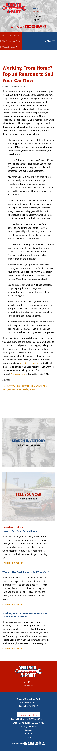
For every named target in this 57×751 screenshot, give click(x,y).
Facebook (26, 26)
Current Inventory (28, 714)
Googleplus (33, 26)
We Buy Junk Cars (11, 40)
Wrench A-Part (18, 373)
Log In (28, 737)
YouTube (40, 26)
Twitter (30, 26)
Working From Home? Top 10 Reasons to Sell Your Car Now (24, 615)
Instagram (44, 26)
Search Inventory (10, 35)
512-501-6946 (18, 26)
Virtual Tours (9, 46)
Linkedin (37, 26)
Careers (28, 730)
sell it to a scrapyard (29, 363)
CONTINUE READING (12, 563)
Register (28, 733)
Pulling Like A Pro (29, 726)
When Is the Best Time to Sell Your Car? (25, 572)
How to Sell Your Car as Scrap (19, 531)
